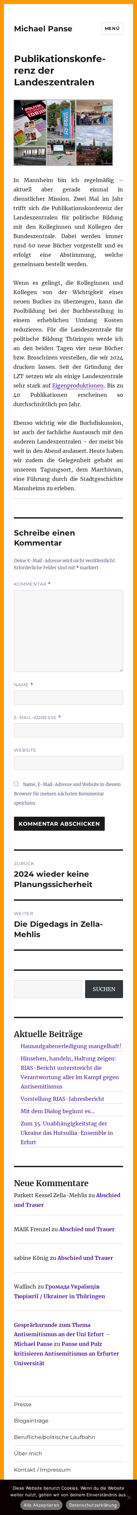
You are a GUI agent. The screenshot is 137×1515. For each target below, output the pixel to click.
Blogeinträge (31, 1421)
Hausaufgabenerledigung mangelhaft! (71, 1046)
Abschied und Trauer (87, 1229)
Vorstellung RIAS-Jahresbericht (62, 1098)
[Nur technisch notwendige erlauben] (128, 1497)
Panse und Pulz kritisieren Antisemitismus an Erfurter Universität (66, 1354)
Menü (112, 28)
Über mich (28, 1453)
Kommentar (32, 584)
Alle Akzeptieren (41, 1505)
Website (25, 750)
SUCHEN (104, 989)
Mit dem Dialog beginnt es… (58, 1111)
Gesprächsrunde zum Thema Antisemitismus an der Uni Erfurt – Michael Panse (62, 1335)
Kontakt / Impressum (42, 1470)
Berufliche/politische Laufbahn (54, 1437)
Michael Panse (43, 28)
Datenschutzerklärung (93, 1505)
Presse (23, 1404)
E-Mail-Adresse (37, 717)
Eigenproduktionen (78, 385)
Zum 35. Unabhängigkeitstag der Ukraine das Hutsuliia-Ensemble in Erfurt (67, 1133)
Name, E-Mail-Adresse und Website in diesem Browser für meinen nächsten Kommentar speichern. (67, 794)
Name (23, 685)
